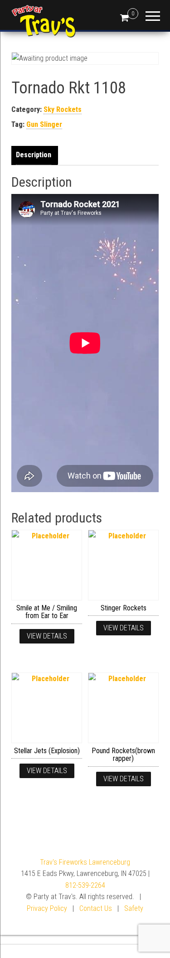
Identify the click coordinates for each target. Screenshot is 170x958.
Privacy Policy (47, 908)
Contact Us (95, 908)
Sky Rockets (63, 109)
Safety (133, 908)
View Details (47, 636)
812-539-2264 (85, 885)
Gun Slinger (44, 124)
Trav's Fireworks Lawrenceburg (85, 862)
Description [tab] (33, 154)
